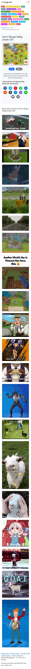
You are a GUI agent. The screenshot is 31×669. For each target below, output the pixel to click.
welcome (4, 19)
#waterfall (6, 309)
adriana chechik (6, 16)
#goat (19, 69)
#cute (5, 513)
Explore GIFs (5, 653)
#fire (5, 128)
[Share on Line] (26, 92)
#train (5, 380)
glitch (18, 24)
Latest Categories (17, 656)
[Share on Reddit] (5, 92)
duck (19, 14)
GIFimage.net (5, 27)
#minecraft (7, 157)
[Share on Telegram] (15, 92)
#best (5, 592)
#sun (5, 226)
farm (11, 69)
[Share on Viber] (20, 92)
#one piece (7, 359)
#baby (5, 516)
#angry (6, 544)
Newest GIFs (6, 656)
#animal (6, 595)
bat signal (22, 21)
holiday (22, 16)
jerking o (25, 14)
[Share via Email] (13, 96)
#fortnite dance (8, 413)
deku (23, 6)
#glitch (5, 160)
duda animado (12, 14)
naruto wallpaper (18, 19)
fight (10, 19)
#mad (5, 542)
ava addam (14, 21)
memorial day (5, 21)
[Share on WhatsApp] (20, 88)
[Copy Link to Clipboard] (18, 96)
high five (4, 14)
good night (12, 24)
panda (26, 19)
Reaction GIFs (15, 653)
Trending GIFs (25, 653)
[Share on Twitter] (10, 88)
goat (3, 6)
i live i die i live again (17, 11)
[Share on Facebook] (5, 88)
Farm (11, 27)
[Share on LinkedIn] (26, 88)
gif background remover (13, 6)
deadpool (15, 16)
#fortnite (6, 415)
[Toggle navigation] (28, 2)
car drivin (4, 24)
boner (3, 9)
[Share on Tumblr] (10, 92)
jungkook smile (6, 11)
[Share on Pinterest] (15, 88)
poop (19, 9)
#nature (6, 228)
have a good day (11, 9)
